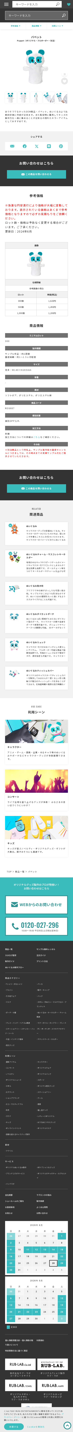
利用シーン (10, 1055)
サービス (9, 1161)
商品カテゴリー (12, 978)
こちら (36, 437)
